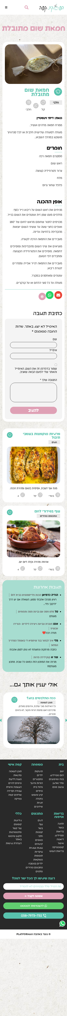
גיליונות (18, 820)
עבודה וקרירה (14, 791)
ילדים (40, 775)
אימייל (53, 350)
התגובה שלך (48, 380)
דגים (40, 820)
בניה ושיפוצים (56, 779)
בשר (40, 828)
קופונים (18, 824)
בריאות (60, 831)
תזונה (61, 823)
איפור (61, 843)
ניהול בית (38, 787)
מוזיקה (18, 798)
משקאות (38, 859)
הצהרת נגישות (14, 843)
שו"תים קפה (15, 795)
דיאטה (60, 839)
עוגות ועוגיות (36, 848)
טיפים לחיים (15, 783)
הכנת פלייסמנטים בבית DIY (26, 595)
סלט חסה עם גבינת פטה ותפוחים (36, 611)
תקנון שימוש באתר (15, 837)
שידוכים (38, 806)
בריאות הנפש (56, 851)
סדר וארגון (58, 783)
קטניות (39, 832)
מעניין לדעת (15, 779)
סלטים (39, 871)
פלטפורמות (15, 832)
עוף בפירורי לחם (47, 511)
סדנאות (17, 775)
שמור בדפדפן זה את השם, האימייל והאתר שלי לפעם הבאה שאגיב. (36, 370)
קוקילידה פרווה (41, 657)
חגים (54, 442)
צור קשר (17, 828)
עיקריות (39, 851)
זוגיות (40, 802)
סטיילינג (59, 835)
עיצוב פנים (58, 787)
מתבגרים (38, 779)
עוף (41, 824)
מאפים (39, 840)
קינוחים (39, 844)
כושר (61, 827)
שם (55, 339)
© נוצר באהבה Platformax (33, 934)
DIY (62, 771)
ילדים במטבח (35, 863)
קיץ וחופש (37, 795)
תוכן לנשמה (46, 702)
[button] (6, 7)
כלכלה (39, 798)
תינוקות (39, 771)
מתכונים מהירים (48, 516)
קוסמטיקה (58, 847)
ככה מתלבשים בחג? (41, 698)
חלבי (56, 102)
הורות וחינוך (36, 783)
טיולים (39, 791)
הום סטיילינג (57, 775)
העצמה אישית (14, 787)
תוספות (38, 855)
